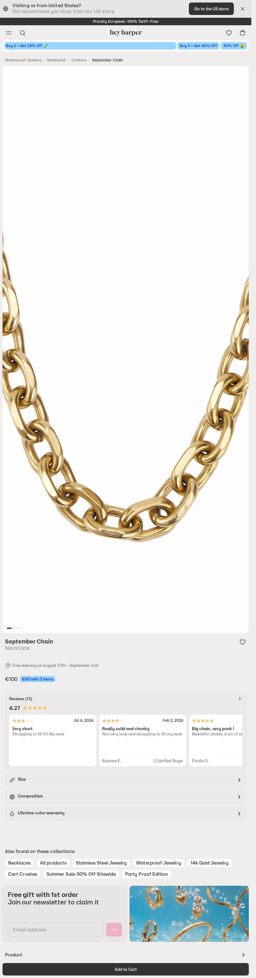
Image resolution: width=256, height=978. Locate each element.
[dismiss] (242, 8)
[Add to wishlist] (242, 642)
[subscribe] (114, 930)
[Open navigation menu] (8, 32)
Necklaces (56, 60)
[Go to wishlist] (229, 32)
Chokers (78, 60)
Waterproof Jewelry (23, 60)
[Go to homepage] (125, 32)
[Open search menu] (22, 32)
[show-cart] (242, 32)
